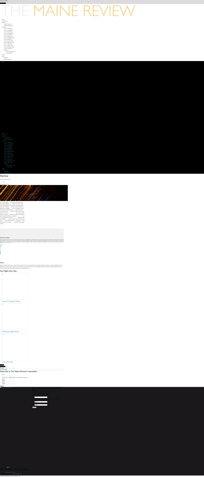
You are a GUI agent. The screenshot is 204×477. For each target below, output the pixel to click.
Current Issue (4, 21)
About (3, 56)
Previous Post (2, 366)
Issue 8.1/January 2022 (8, 40)
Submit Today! (3, 3)
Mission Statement (7, 59)
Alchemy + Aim (17, 476)
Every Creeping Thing (11, 301)
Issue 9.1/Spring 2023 (8, 36)
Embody (5, 50)
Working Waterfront (10, 332)
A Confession (7, 362)
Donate (3, 54)
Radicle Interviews (7, 24)
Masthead (6, 57)
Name (3, 379)
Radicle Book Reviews (8, 25)
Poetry (3, 181)
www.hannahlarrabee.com (7, 242)
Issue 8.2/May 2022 (8, 39)
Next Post (2, 364)
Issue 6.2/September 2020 (9, 47)
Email (3, 374)
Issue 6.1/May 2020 (8, 48)
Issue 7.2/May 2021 (8, 43)
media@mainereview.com (17, 473)
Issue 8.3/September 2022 (9, 37)
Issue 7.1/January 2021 (8, 45)
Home (3, 19)
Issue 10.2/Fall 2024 (8, 31)
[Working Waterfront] (15, 329)
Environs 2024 (9, 53)
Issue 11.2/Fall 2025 (8, 28)
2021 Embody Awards (10, 51)
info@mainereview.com (10, 472)
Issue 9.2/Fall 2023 (8, 34)
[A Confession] (15, 360)
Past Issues (4, 27)
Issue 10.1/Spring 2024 (8, 33)
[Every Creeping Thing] (15, 299)
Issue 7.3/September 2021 (9, 42)
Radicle (3, 22)
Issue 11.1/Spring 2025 (8, 30)
